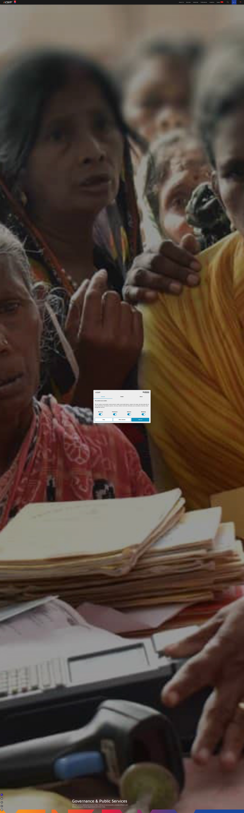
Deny (104, 419)
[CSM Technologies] (7, 2)
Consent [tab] (103, 396)
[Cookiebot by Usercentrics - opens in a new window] (143, 392)
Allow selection (122, 419)
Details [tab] (122, 396)
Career (220, 2)
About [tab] (141, 396)
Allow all (140, 419)
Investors (211, 2)
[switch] (115, 414)
